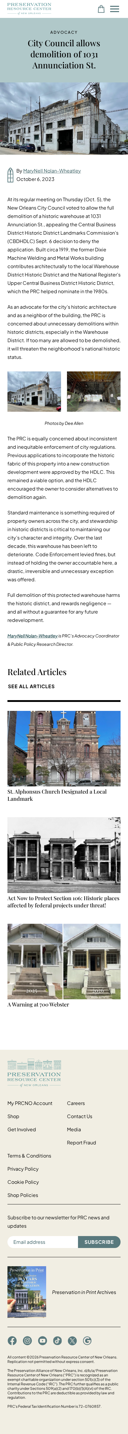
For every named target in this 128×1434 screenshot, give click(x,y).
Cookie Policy (23, 1182)
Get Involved (21, 1129)
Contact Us (79, 1116)
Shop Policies (22, 1195)
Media (74, 1129)
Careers (76, 1103)
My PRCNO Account (29, 1103)
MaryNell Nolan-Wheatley (52, 170)
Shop (13, 1116)
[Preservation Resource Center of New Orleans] (64, 1073)
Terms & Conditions (29, 1155)
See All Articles (31, 686)
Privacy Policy (23, 1169)
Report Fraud (81, 1142)
